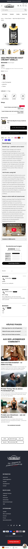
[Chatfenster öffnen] (25, 546)
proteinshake (12, 442)
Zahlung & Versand (7, 493)
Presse (4, 518)
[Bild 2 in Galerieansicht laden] (9, 52)
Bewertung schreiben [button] (14, 263)
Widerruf (5, 495)
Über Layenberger (7, 513)
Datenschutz (5, 499)
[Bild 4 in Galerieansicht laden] (22, 52)
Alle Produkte (4, 14)
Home (2, 18)
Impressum (5, 497)
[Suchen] (25, 10)
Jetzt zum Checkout (14, 132)
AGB (4, 504)
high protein (12, 438)
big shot (5, 442)
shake (4, 438)
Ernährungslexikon (7, 479)
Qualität (4, 511)
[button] (1, 5)
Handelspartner (6, 483)
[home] (14, 461)
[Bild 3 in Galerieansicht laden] (15, 52)
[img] (5, 276)
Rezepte (5, 481)
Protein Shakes (8, 18)
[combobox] (14, 10)
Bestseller (12, 14)
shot (20, 438)
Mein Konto (5, 477)
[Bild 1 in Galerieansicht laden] (3, 52)
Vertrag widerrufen (14, 541)
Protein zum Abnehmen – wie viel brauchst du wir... (13, 416)
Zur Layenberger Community (14, 425)
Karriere (5, 515)
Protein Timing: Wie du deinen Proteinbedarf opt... (12, 390)
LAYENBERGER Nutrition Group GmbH (15, 536)
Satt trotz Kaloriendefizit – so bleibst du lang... (11, 363)
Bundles (18, 14)
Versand (7, 68)
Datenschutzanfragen (7, 502)
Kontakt (4, 485)
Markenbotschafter (7, 520)
